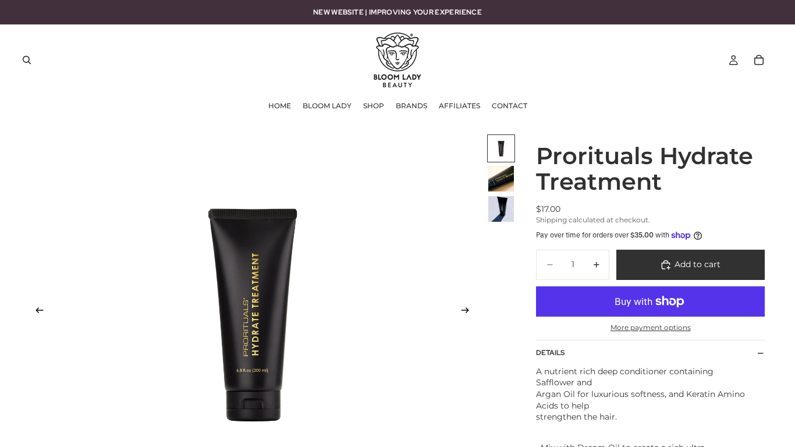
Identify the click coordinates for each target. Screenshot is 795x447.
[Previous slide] (36, 311)
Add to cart (698, 264)
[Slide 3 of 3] (501, 209)
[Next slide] (468, 311)
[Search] (27, 60)
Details (550, 352)
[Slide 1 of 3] (501, 148)
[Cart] (759, 60)
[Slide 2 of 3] (501, 178)
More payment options (651, 328)
